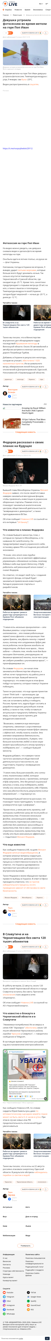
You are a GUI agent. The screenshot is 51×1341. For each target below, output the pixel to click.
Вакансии (7, 1261)
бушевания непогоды (26, 343)
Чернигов (15, 1033)
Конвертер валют (10, 1280)
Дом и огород (32, 1216)
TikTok (33, 1292)
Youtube (10, 1292)
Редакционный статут (35, 1267)
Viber (9, 1301)
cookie (21, 1338)
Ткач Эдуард (11, 909)
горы (41, 379)
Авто (28, 1207)
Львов (28, 1226)
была (23, 79)
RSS (32, 1309)
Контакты (7, 1264)
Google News (36, 1297)
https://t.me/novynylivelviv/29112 (17, 148)
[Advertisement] (25, 118)
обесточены (31, 1027)
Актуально (7, 1207)
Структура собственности (13, 1271)
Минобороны (26, 898)
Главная (6, 15)
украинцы (8, 379)
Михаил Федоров (25, 837)
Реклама (6, 1268)
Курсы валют (8, 1277)
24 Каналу (23, 522)
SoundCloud (35, 1305)
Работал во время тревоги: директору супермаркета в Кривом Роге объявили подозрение (15, 615)
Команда (6, 1274)
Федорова (18, 668)
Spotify (33, 1301)
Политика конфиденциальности (34, 1262)
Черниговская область (24, 1182)
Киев (5, 1226)
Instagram (11, 1305)
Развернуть (25, 1246)
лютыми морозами (27, 270)
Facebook (10, 1309)
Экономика (38, 10)
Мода (28, 1235)
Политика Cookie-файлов (33, 1274)
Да (47, 1338)
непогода (20, 379)
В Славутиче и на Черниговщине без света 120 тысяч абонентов (16, 324)
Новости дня (17, 15)
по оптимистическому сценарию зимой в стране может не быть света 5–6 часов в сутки (25, 1114)
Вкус (5, 1216)
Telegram (10, 1297)
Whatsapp (11, 1314)
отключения (9, 994)
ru (40, 4)
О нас (5, 1258)
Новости (18, 10)
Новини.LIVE (27, 519)
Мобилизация (9, 1235)
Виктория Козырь (12, 391)
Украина (32, 379)
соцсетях (34, 84)
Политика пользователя (35, 1258)
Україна (8, 10)
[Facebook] (9, 396)
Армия (27, 10)
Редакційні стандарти (35, 1270)
